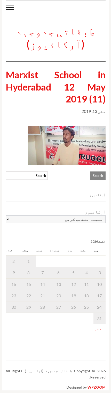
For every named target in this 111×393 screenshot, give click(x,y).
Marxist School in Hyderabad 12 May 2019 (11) (56, 87)
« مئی (98, 328)
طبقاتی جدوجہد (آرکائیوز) (55, 38)
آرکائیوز (95, 211)
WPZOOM (97, 387)
